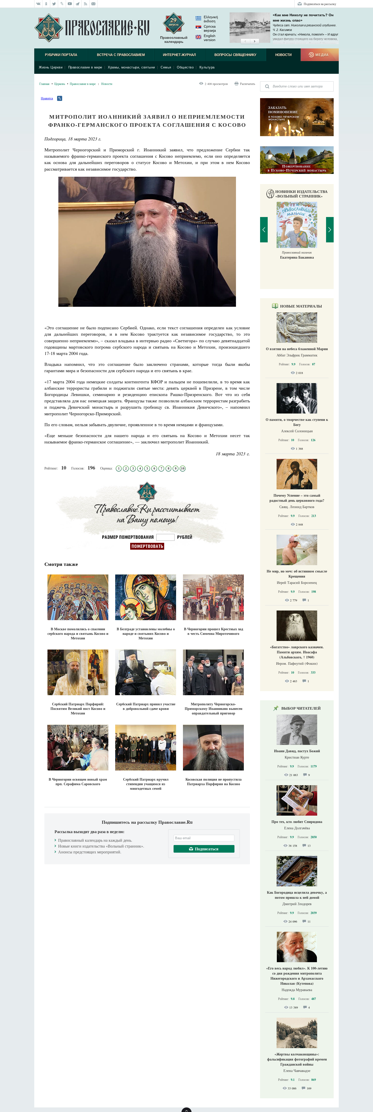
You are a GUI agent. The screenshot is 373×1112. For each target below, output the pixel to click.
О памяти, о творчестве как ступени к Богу (297, 422)
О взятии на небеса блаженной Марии (297, 348)
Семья (166, 67)
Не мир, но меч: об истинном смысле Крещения (297, 573)
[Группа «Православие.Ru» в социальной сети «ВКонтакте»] (38, 4)
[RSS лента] (86, 4)
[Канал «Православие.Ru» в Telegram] (78, 4)
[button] (245, 41)
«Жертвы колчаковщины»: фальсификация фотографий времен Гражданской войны (297, 1059)
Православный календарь (174, 39)
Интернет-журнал (179, 55)
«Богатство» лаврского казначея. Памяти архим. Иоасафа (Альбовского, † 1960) (297, 652)
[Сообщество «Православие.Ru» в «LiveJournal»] (62, 4)
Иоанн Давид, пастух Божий (297, 751)
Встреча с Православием (121, 55)
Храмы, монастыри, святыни (131, 67)
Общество (185, 67)
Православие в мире (85, 67)
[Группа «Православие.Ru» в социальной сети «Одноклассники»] (46, 4)
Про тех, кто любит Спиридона (297, 821)
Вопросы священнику (235, 55)
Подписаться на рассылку (320, 4)
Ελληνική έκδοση (211, 19)
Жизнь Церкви (50, 67)
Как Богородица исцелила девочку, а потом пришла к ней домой (297, 895)
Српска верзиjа (210, 28)
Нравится (47, 98)
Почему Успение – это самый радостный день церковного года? (296, 498)
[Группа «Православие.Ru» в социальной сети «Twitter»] (54, 4)
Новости (283, 55)
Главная (44, 84)
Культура (207, 67)
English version (209, 38)
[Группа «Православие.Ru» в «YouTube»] (70, 4)
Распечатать (247, 84)
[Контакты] (93, 4)
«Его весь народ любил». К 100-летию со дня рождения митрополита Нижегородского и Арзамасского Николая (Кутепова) (297, 975)
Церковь (59, 84)
